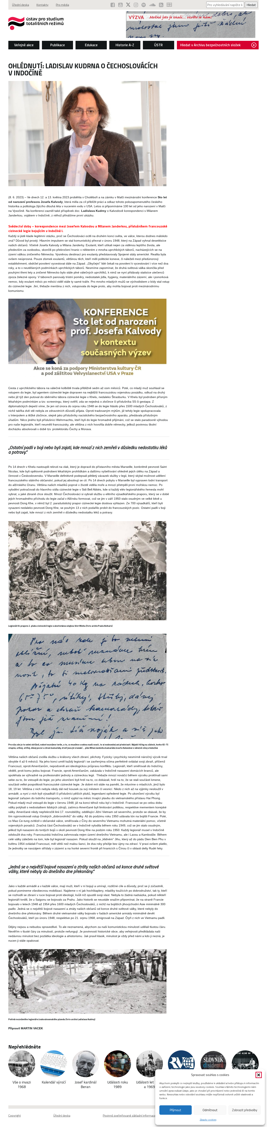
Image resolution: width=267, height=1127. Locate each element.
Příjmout (175, 1110)
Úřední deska (20, 4)
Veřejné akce (24, 45)
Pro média (62, 4)
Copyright (14, 1115)
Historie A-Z (125, 45)
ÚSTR (158, 45)
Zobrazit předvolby (244, 1110)
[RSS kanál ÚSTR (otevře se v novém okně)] (161, 5)
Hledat (251, 4)
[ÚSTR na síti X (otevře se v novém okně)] (128, 5)
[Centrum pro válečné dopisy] (190, 36)
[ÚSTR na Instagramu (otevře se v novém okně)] (136, 5)
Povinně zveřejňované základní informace (129, 1115)
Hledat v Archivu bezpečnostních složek (210, 45)
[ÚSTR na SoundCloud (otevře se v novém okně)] (152, 5)
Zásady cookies (208, 1120)
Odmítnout (210, 1110)
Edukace (91, 45)
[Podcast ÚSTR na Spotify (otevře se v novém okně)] (143, 5)
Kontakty (42, 4)
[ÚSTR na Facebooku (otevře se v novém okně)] (113, 5)
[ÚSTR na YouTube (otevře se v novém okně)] (120, 5)
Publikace (57, 45)
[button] (259, 1075)
